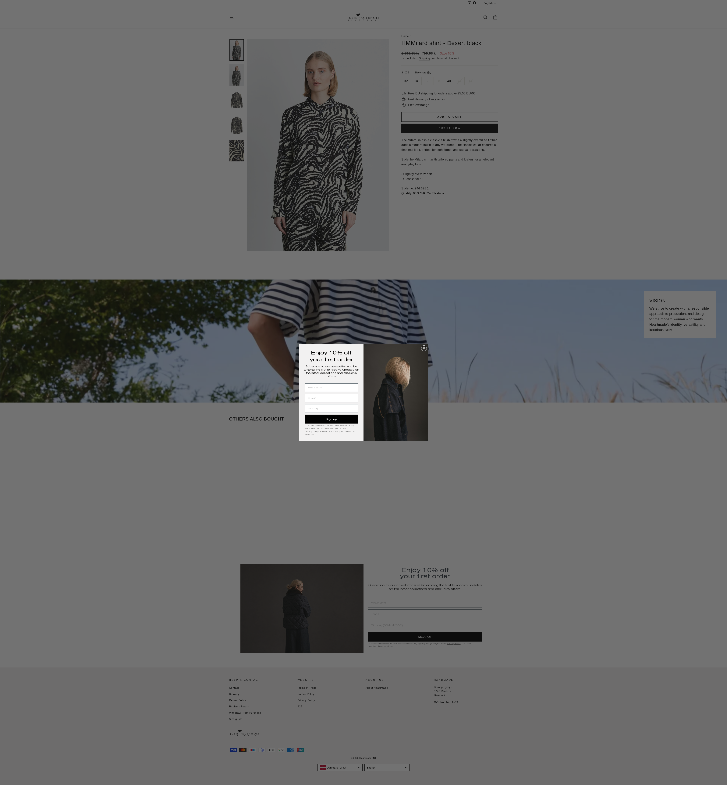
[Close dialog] (424, 348)
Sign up (331, 419)
